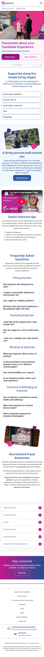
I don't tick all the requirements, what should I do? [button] (20, 323)
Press (22, 608)
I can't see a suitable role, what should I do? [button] (20, 339)
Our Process (17, 65)
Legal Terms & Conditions (22, 592)
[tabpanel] (22, 94)
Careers (22, 613)
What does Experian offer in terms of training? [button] (19, 355)
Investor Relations (22, 617)
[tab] (22, 94)
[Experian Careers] (10, 3)
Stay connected (30, 57)
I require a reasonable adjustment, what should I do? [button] (18, 293)
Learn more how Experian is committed (24, 629)
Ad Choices (22, 604)
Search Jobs (9, 57)
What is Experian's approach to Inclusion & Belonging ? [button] (17, 414)
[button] (3, 65)
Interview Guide (22, 178)
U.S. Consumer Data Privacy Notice (22, 600)
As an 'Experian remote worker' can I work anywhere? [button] (19, 379)
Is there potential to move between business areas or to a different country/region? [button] (19, 364)
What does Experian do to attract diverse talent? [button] (18, 406)
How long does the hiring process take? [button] (18, 285)
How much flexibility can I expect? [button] (18, 372)
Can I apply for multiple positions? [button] (18, 300)
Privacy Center (22, 596)
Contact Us (22, 621)
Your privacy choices (24, 635)
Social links (22, 573)
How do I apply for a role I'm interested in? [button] (20, 331)
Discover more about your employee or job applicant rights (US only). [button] (20, 307)
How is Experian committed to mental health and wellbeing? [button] (20, 398)
